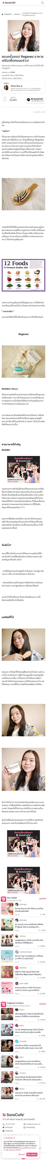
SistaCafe (7, 14)
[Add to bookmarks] (5, 99)
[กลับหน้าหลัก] (10, 2)
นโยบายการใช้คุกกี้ (15, 1150)
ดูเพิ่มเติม (42, 898)
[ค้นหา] (42, 3)
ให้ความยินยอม (32, 1154)
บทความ (17, 14)
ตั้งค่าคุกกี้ (22, 1154)
